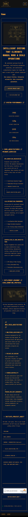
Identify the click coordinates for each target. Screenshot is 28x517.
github (8, 514)
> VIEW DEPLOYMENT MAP (14, 95)
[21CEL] (5, 4)
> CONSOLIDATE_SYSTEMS (14, 271)
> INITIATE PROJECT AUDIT (14, 88)
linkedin (3, 514)
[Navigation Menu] (25, 4)
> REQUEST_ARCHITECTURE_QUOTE (14, 191)
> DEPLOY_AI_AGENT (14, 230)
